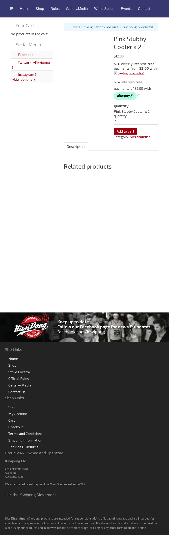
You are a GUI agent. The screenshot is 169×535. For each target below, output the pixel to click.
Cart (11, 420)
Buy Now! (76, 301)
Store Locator (19, 372)
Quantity (121, 106)
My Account (17, 413)
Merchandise (140, 137)
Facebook (25, 54)
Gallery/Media (19, 385)
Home (13, 358)
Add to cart (125, 131)
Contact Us (17, 392)
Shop (12, 365)
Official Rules (18, 378)
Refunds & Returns (23, 447)
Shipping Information (25, 440)
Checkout (15, 427)
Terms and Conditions (25, 433)
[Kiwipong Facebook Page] (84, 326)
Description (76, 146)
